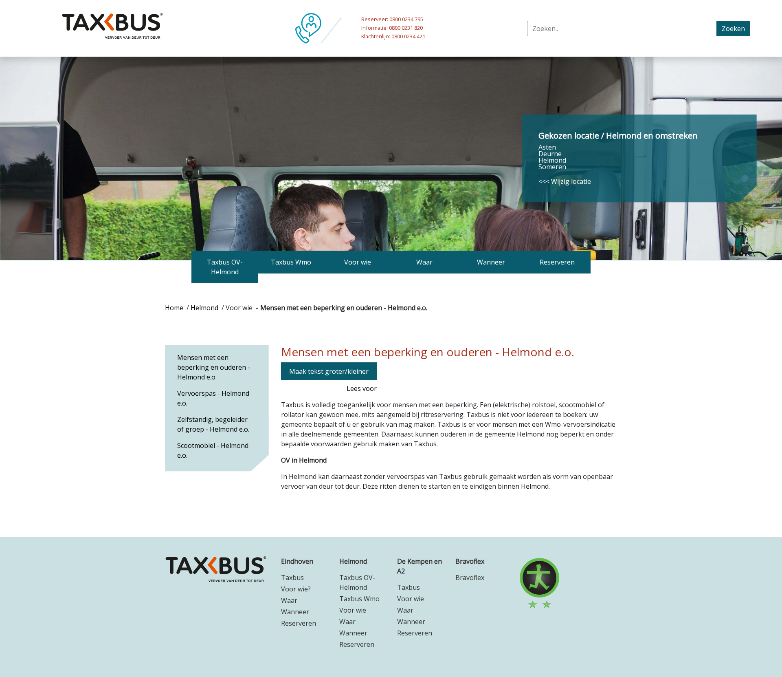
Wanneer (295, 611)
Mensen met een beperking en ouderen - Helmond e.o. (213, 367)
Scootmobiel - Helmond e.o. (212, 450)
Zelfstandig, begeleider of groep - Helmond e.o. (213, 424)
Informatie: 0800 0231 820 (392, 27)
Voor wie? (296, 588)
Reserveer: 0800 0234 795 (392, 19)
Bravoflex (469, 561)
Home (174, 307)
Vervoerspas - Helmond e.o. (213, 398)
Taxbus (292, 577)
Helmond (204, 307)
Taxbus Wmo (359, 598)
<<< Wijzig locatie (564, 181)
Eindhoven (297, 561)
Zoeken (733, 28)
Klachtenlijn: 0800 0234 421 (393, 36)
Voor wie (352, 610)
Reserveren (298, 623)
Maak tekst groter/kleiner (329, 371)
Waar (289, 600)
